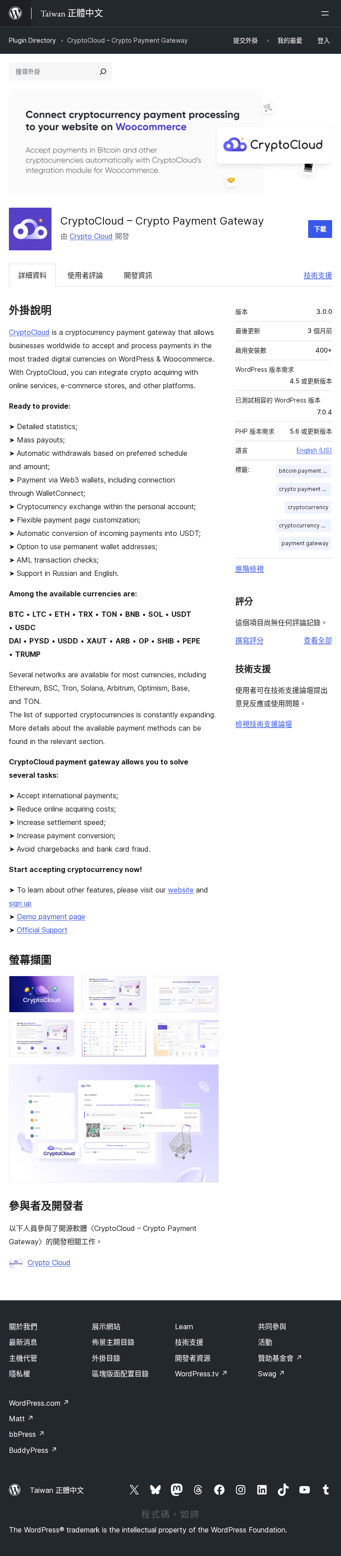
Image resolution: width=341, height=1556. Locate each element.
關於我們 (23, 1326)
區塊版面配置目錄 (120, 1373)
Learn (184, 1326)
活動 (265, 1342)
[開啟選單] (327, 13)
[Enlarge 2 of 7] (134, 987)
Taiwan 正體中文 (57, 1490)
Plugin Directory (32, 40)
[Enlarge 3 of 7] (206, 987)
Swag (271, 1373)
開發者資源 (192, 1358)
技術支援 (318, 275)
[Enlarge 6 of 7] (206, 1031)
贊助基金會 (280, 1358)
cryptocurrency (308, 507)
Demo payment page (51, 916)
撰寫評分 (249, 640)
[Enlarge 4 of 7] (62, 1031)
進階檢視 (249, 568)
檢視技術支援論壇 (263, 724)
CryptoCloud (29, 332)
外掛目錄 (106, 1358)
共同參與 (272, 1326)
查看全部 (318, 640)
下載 (320, 229)
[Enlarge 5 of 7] (134, 1031)
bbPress (27, 1434)
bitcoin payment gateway (305, 470)
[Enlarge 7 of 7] (206, 1076)
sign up (20, 903)
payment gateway (305, 543)
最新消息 (23, 1342)
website (181, 889)
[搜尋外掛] (103, 71)
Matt (21, 1418)
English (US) (314, 450)
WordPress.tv (201, 1373)
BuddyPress (33, 1450)
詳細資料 (32, 275)
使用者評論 (85, 275)
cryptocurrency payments (305, 525)
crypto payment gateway (305, 489)
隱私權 (19, 1373)
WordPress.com (39, 1403)
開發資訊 (138, 275)
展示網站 (106, 1326)
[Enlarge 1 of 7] (62, 987)
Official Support (42, 929)
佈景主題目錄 (113, 1342)
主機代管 (23, 1358)
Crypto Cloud (91, 236)
